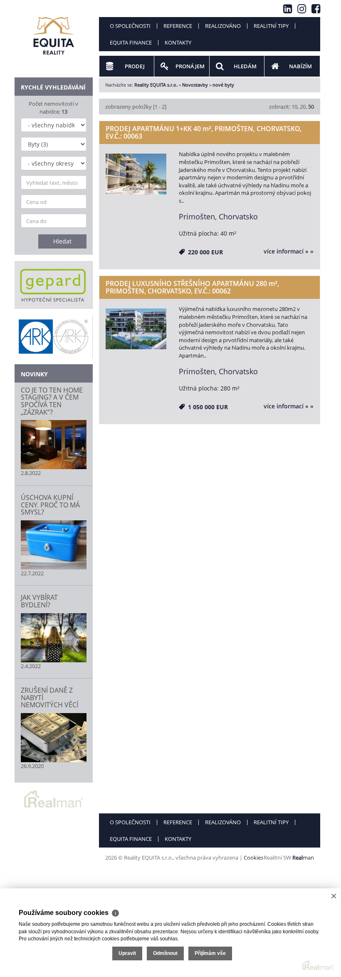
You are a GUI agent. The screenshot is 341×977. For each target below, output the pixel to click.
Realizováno (223, 26)
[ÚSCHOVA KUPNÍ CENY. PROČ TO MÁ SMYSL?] (53, 544)
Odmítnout (165, 953)
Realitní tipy (271, 26)
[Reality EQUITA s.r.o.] (53, 31)
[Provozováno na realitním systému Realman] (53, 798)
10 (294, 106)
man (303, 857)
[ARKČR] (54, 336)
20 (303, 106)
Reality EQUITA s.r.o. (156, 85)
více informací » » (289, 251)
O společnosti (130, 26)
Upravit (127, 953)
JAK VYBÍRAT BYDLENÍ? (39, 601)
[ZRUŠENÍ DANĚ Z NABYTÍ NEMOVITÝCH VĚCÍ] (53, 737)
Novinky (34, 374)
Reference (177, 26)
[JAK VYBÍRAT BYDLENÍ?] (53, 637)
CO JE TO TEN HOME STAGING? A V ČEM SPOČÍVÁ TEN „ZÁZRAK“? (52, 401)
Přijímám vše (210, 953)
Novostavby (195, 85)
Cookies (253, 857)
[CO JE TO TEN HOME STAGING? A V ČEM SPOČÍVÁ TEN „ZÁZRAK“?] (53, 444)
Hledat (62, 241)
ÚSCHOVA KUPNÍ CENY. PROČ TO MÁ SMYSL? (50, 505)
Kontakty (178, 42)
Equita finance (131, 42)
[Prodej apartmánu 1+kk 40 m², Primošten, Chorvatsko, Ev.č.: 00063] (136, 174)
